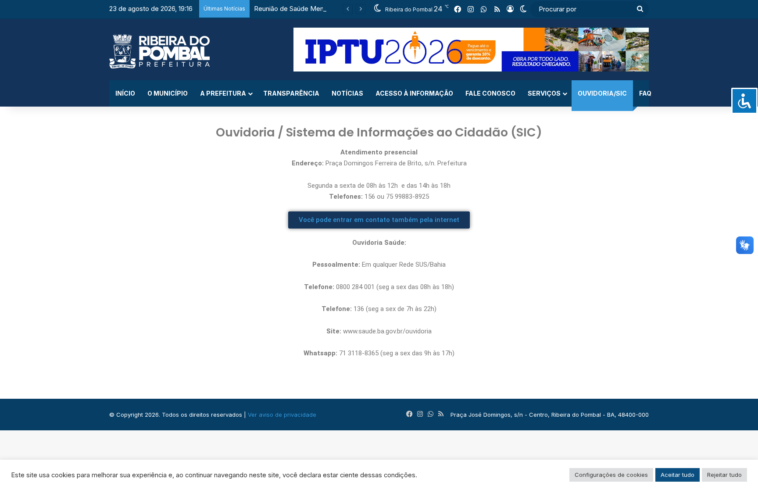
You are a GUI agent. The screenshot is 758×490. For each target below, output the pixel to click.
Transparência (291, 93)
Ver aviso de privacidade (282, 414)
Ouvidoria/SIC (602, 93)
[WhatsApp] (483, 9)
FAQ (645, 93)
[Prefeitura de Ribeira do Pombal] (159, 51)
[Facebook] (457, 9)
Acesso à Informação (414, 93)
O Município (167, 93)
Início (125, 93)
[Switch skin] (523, 9)
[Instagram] (470, 9)
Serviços (544, 93)
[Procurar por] (640, 9)
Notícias (347, 93)
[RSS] (497, 9)
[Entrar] (510, 9)
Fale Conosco (490, 93)
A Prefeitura (223, 93)
